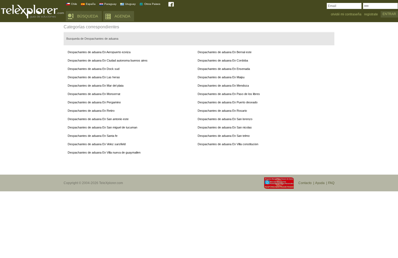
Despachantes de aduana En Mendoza (223, 85)
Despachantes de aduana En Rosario (222, 110)
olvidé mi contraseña (346, 14)
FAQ (331, 183)
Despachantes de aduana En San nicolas (225, 127)
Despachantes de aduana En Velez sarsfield (97, 144)
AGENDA (122, 16)
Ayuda (320, 183)
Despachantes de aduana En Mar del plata (95, 85)
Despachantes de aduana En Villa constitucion (228, 144)
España (91, 3)
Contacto (305, 183)
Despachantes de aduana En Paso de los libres (229, 94)
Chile (74, 3)
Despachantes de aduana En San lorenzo (225, 119)
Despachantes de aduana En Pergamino (94, 102)
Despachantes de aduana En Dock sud (93, 68)
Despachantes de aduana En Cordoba (223, 60)
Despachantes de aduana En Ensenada (224, 68)
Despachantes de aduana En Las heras (94, 77)
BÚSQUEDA (87, 16)
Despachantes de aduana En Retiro (91, 110)
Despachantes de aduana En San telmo (224, 135)
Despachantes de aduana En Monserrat (94, 94)
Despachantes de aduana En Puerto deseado (227, 102)
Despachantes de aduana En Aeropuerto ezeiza (99, 52)
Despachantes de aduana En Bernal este (225, 52)
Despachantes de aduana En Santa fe (93, 135)
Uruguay (130, 3)
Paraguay (110, 3)
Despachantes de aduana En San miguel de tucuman (102, 127)
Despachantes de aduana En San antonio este (98, 119)
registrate (371, 14)
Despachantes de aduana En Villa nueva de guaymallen (104, 152)
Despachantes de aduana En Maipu (221, 77)
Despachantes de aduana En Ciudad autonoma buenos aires (108, 60)
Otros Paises (152, 3)
